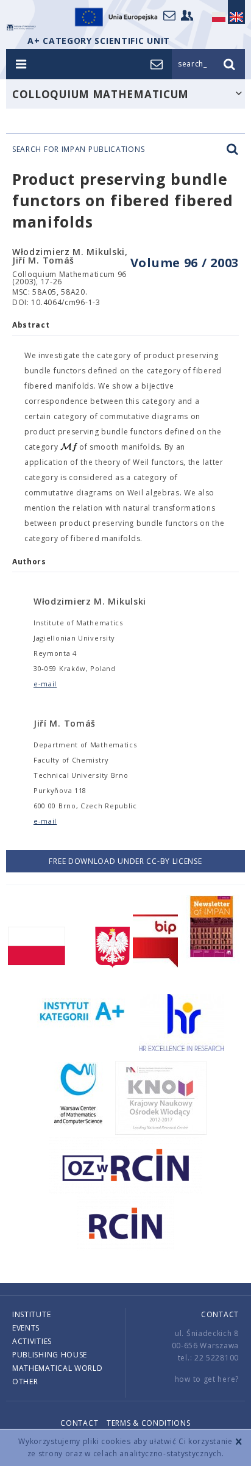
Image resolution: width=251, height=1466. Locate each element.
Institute (31, 1314)
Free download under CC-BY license (125, 861)
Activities (32, 1341)
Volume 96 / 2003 (184, 262)
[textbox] (68, 447)
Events (26, 1328)
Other (25, 1381)
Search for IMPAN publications (78, 149)
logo (21, 27)
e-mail (45, 683)
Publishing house (49, 1354)
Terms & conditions (149, 1423)
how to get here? (207, 1379)
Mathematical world (57, 1368)
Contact (220, 1314)
